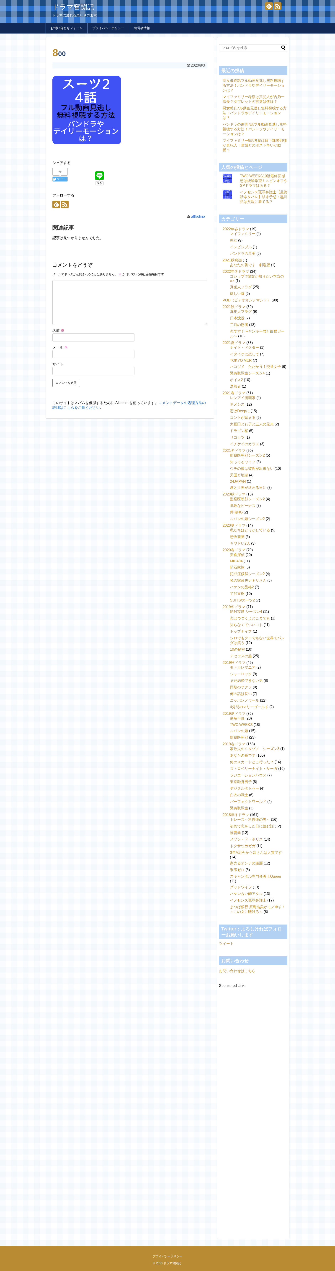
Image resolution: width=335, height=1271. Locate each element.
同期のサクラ (241, 687)
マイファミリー (242, 234)
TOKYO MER (241, 360)
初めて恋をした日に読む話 (252, 826)
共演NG (236, 512)
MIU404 (236, 561)
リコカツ (237, 437)
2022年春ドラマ (236, 229)
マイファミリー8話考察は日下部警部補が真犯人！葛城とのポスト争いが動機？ (255, 145)
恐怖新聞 (237, 537)
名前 (58, 331)
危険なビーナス (242, 506)
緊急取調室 (239, 808)
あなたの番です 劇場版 (250, 265)
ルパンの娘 (239, 731)
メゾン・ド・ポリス (246, 839)
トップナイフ (241, 631)
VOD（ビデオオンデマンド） (247, 300)
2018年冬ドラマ (236, 815)
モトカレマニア (242, 667)
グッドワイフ (241, 887)
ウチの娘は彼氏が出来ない (252, 468)
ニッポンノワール (244, 700)
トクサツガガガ (242, 846)
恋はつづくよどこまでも (250, 618)
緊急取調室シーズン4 (247, 373)
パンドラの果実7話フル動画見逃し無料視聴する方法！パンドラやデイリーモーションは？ (255, 129)
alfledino (198, 216)
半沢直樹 (237, 594)
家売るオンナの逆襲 (246, 863)
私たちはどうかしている (250, 530)
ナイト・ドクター (244, 347)
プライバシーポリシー (108, 28)
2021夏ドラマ (234, 343)
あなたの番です (242, 755)
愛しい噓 (237, 294)
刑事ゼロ (237, 870)
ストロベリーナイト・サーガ (253, 769)
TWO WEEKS (241, 725)
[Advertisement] (253, 1107)
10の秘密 (237, 649)
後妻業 (235, 833)
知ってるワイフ (242, 462)
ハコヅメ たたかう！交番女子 (255, 367)
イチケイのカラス (244, 444)
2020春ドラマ (234, 550)
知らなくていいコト (246, 625)
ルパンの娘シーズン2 (247, 519)
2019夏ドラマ (234, 713)
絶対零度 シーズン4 (246, 612)
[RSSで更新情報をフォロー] (277, 6)
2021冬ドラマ (234, 450)
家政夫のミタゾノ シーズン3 (254, 749)
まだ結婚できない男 (246, 680)
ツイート (226, 943)
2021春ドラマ (234, 393)
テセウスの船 (241, 656)
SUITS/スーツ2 (242, 600)
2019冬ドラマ (234, 607)
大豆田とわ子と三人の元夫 (252, 424)
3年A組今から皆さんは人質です (256, 852)
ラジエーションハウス (248, 775)
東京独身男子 (241, 782)
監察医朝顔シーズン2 (247, 455)
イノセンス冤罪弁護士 (248, 900)
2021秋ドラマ (234, 307)
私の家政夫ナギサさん (248, 580)
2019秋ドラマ (234, 663)
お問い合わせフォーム (66, 28)
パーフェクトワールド (248, 802)
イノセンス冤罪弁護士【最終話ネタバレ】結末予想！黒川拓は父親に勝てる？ (263, 197)
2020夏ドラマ (234, 525)
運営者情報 (142, 28)
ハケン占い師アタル (246, 894)
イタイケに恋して (244, 354)
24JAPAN (238, 481)
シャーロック (241, 674)
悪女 (233, 240)
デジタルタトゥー (244, 788)
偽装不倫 (237, 718)
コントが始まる (242, 417)
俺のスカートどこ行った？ (252, 762)
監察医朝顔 (239, 737)
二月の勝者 (239, 325)
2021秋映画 (232, 260)
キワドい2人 (240, 543)
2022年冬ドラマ (236, 271)
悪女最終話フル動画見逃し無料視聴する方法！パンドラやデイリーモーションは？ (254, 85)
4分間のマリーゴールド (249, 707)
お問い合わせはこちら (237, 971)
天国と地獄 (239, 475)
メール (60, 347)
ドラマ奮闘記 (73, 7)
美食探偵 (237, 555)
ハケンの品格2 (242, 587)
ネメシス (237, 404)
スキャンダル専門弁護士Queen (255, 876)
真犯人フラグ (241, 287)
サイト (57, 364)
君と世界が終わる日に (248, 488)
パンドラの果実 (242, 253)
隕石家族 (237, 567)
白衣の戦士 (239, 795)
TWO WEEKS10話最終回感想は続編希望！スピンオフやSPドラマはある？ (263, 180)
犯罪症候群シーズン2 (247, 574)
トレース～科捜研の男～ (250, 819)
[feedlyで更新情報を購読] (269, 6)
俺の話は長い (241, 694)
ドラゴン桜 (239, 431)
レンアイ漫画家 (242, 398)
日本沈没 (237, 318)
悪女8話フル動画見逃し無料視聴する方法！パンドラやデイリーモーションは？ (255, 113)
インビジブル (241, 247)
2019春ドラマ (234, 744)
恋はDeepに (240, 411)
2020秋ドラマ (234, 494)
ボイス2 (236, 380)
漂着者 (235, 386)
